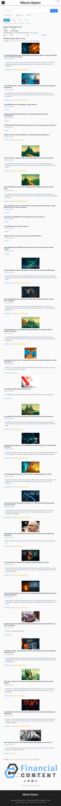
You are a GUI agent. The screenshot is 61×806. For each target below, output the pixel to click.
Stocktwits (7, 212)
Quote (11, 35)
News (11, 23)
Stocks (14, 20)
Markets (6, 20)
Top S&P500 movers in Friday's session (17, 226)
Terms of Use (36, 802)
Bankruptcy (15, 170)
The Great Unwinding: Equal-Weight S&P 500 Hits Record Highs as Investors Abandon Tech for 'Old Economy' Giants (30, 56)
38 (31, 41)
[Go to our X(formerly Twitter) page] (30, 798)
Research (44, 35)
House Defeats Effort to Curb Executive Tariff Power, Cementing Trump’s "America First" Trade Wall (29, 300)
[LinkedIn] (32, 781)
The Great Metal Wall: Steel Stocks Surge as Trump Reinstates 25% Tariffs (26, 562)
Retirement (21, 546)
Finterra (7, 170)
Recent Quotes (7, 15)
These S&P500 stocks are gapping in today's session (21, 104)
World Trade (26, 313)
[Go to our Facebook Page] (26, 798)
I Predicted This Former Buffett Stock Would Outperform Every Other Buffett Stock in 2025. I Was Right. (29, 624)
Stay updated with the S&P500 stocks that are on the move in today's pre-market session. (28, 248)
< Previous (6, 41)
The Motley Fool (8, 372)
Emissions (23, 695)
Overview (7, 23)
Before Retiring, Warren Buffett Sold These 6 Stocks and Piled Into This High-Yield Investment (29, 534)
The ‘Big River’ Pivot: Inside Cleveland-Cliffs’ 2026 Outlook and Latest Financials (28, 416)
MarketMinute (8, 69)
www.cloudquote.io (41, 773)
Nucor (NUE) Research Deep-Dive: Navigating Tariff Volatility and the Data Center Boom (29, 187)
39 (34, 41)
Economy (23, 69)
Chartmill (7, 109)
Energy (21, 429)
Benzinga (7, 753)
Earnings (21, 201)
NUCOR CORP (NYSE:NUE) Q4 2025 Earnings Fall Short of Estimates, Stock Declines (30, 125)
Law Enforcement (26, 726)
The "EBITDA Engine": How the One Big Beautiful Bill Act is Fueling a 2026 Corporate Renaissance (29, 86)
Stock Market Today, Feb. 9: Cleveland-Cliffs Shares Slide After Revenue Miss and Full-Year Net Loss (30, 361)
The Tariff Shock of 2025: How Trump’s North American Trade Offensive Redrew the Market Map (29, 712)
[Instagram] (36, 781)
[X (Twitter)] (25, 781)
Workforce (27, 517)
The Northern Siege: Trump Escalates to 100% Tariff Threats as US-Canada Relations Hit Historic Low (30, 651)
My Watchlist (18, 15)
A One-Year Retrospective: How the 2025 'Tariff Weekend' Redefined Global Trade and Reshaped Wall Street (30, 594)
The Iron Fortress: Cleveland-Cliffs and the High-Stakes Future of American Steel (28, 158)
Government (21, 313)
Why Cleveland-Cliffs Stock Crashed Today (18, 389)
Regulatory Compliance (25, 100)
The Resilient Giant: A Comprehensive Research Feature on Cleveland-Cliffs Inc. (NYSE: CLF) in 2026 (28, 330)
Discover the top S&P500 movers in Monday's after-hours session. (25, 217)
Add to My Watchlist (34, 32)
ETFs (20, 20)
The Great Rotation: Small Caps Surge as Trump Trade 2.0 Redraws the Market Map (29, 270)
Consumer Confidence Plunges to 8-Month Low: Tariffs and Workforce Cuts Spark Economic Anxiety (29, 503)
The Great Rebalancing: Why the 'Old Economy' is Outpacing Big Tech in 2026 (27, 474)
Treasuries (28, 23)
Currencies (15, 23)
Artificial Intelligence (18, 69)
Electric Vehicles (17, 100)
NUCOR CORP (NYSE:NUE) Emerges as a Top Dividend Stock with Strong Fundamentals (26, 114)
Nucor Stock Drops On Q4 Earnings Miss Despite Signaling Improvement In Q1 (28, 742)
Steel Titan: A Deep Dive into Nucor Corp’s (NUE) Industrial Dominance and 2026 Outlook (28, 682)
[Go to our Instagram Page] (33, 798)
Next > (37, 41)
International (22, 23)
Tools (26, 20)
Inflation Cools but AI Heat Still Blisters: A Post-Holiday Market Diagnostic (27, 135)
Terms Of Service (45, 776)
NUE (19, 27)
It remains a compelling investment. (14, 631)
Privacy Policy (35, 776)
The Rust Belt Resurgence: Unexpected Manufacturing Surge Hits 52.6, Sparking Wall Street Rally (30, 446)
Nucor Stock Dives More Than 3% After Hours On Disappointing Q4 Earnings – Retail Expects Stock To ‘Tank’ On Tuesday (29, 206)
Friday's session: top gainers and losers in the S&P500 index (23, 236)
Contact (31, 802)
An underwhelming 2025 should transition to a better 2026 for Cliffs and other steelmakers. (29, 394)
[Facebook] (28, 781)
